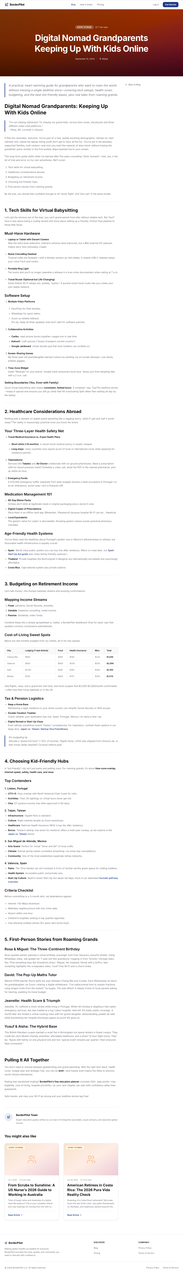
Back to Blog (135, 84)
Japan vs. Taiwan (17, 833)
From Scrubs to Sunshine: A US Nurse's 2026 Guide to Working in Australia (31, 1190)
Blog (73, 4)
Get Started (170, 4)
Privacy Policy (145, 1248)
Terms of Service (146, 1253)
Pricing (100, 4)
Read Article (14, 1215)
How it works (86, 4)
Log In (156, 4)
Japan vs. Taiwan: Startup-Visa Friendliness (44, 729)
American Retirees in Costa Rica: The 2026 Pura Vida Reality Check (90, 1190)
